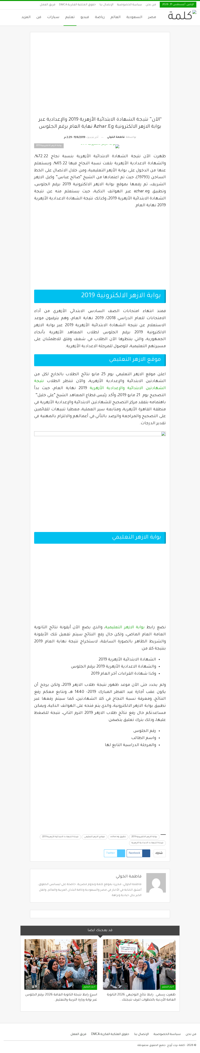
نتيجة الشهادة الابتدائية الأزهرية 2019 (60, 837)
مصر (152, 18)
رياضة (100, 18)
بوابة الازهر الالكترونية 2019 (144, 837)
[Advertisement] (100, 76)
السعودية (134, 18)
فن (38, 18)
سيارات (53, 18)
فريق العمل (47, 5)
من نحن (151, 5)
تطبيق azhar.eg (118, 837)
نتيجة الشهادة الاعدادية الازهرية (147, 843)
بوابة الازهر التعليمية (125, 627)
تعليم (70, 18)
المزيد (25, 18)
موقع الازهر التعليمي (94, 837)
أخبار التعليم (168, 987)
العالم (115, 18)
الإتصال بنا (106, 5)
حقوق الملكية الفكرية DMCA (77, 5)
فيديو (84, 18)
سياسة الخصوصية (129, 5)
